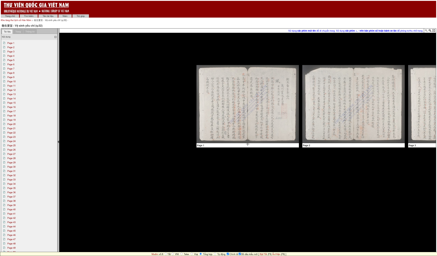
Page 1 (10, 43)
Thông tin (30, 31)
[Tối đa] (433, 31)
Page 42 (11, 217)
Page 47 (11, 239)
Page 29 (11, 162)
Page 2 (10, 47)
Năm (65, 16)
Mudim (155, 254)
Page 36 (11, 192)
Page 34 (11, 183)
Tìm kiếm (28, 16)
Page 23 (11, 136)
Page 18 (11, 115)
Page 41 (11, 213)
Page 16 (11, 107)
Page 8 (10, 72)
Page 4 (10, 55)
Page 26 (11, 149)
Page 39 (11, 205)
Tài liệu (7, 31)
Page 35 (11, 188)
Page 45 (11, 230)
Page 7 (10, 68)
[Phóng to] (426, 31)
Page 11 (11, 85)
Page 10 (11, 81)
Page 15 (11, 102)
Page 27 (11, 153)
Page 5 (10, 60)
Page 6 (10, 64)
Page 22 (11, 132)
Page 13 (11, 94)
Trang (18, 31)
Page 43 (11, 222)
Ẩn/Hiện (276, 254)
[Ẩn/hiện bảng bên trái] (58, 141)
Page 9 (10, 77)
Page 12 (11, 89)
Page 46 (11, 235)
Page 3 (10, 51)
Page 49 (11, 247)
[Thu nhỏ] (430, 31)
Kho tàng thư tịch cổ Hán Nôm (16, 20)
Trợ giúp (81, 16)
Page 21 (11, 128)
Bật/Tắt (263, 254)
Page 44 (11, 226)
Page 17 (11, 111)
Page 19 (11, 119)
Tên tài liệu (48, 16)
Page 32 (11, 175)
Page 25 (11, 145)
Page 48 (11, 243)
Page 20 (11, 124)
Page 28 (11, 158)
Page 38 (11, 200)
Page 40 (11, 209)
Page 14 (11, 98)
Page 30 (11, 166)
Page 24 (11, 141)
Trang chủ (10, 16)
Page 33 (11, 179)
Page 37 (11, 196)
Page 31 (11, 171)
